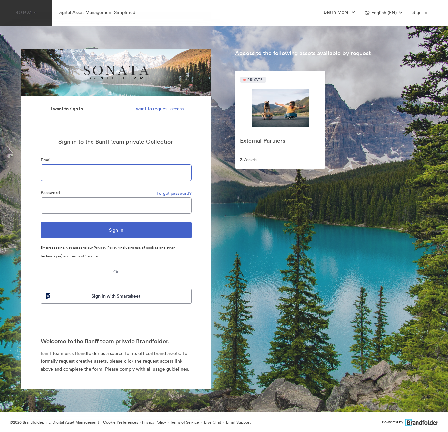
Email (46, 159)
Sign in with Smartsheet (116, 296)
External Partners (262, 140)
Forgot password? (174, 193)
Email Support (238, 422)
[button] (383, 13)
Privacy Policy (105, 247)
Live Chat (212, 422)
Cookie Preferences (120, 422)
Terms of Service (84, 256)
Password (50, 192)
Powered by (392, 422)
